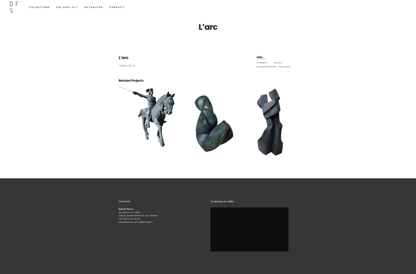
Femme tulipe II (208, 119)
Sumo (288, 66)
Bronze (278, 62)
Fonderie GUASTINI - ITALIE (270, 66)
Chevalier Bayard (147, 111)
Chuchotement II (269, 119)
